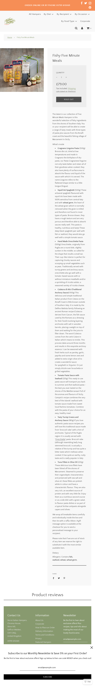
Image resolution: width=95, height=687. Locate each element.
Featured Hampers (43, 642)
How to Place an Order (45, 627)
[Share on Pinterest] (64, 578)
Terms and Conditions (44, 635)
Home (9, 37)
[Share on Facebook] (54, 578)
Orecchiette (60, 439)
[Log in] (82, 28)
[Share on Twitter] (58, 578)
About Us (39, 620)
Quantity (60, 73)
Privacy (38, 638)
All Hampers (35, 14)
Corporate (85, 21)
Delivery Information (44, 631)
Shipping (72, 88)
